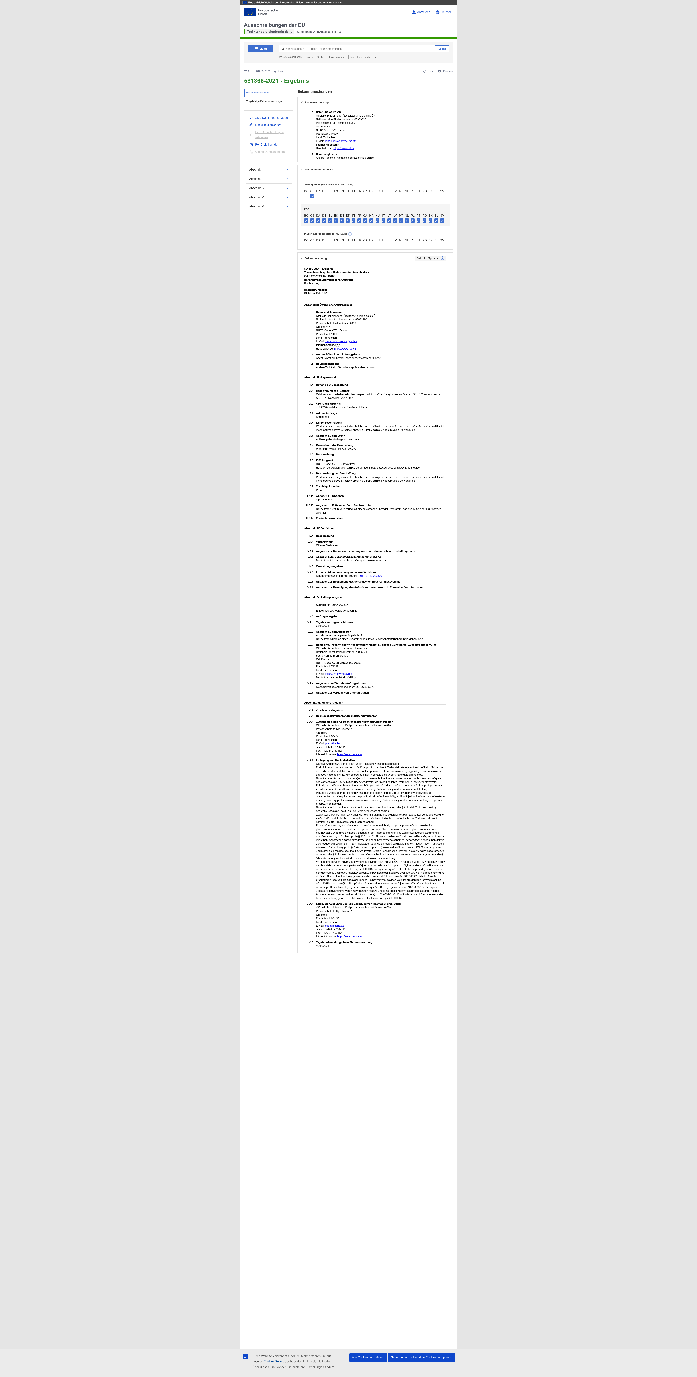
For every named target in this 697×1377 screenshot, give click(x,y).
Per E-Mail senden (267, 144)
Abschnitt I (256, 169)
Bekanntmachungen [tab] (257, 92)
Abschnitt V (256, 197)
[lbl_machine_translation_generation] (350, 234)
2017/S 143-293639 (370, 575)
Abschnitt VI (257, 206)
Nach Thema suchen (361, 57)
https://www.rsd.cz (344, 148)
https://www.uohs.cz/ (349, 754)
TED (246, 71)
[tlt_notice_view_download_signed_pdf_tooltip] (312, 196)
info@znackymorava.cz (339, 673)
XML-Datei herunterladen (271, 117)
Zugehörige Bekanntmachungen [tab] (264, 101)
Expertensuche (337, 57)
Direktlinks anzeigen (268, 124)
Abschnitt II (256, 178)
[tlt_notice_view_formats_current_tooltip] (442, 258)
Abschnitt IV (257, 188)
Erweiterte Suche (315, 57)
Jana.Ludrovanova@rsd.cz (340, 141)
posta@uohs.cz (334, 743)
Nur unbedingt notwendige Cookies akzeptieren (421, 1357)
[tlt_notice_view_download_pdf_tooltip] (306, 220)
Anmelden (423, 12)
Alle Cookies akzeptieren (368, 1357)
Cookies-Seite (273, 1361)
